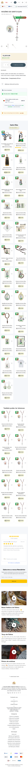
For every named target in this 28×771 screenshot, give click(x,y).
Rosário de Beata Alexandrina (21, 493)
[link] (14, 559)
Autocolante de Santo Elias (21, 190)
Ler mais (22, 113)
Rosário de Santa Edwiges (7, 492)
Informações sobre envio (14, 737)
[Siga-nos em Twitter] (16, 693)
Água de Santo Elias (20, 167)
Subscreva (14, 581)
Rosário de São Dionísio (7, 424)
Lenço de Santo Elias (7, 234)
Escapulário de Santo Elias (21, 326)
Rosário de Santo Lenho (7, 515)
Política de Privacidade (14, 718)
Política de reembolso (14, 720)
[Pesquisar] (19, 2)
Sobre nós (14, 734)
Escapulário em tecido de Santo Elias (7, 144)
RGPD (14, 728)
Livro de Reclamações (14, 727)
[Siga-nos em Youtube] (18, 693)
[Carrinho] (26, 2)
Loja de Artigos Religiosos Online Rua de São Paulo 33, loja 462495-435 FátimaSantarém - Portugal (14, 709)
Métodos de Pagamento (14, 736)
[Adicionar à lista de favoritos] (12, 136)
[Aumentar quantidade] (8, 65)
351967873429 (14, 704)
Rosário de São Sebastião (21, 515)
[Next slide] (26, 46)
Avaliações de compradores (14, 741)
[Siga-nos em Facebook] (14, 693)
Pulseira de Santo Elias (21, 281)
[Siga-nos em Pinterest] (20, 693)
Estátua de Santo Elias (21, 143)
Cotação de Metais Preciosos (14, 725)
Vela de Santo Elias (7, 212)
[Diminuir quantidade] (3, 65)
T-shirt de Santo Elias (21, 370)
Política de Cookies (14, 721)
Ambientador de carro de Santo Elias (7, 190)
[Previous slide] (2, 46)
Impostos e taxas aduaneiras (14, 743)
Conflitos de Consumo (14, 723)
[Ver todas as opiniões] (14, 536)
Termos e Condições (14, 716)
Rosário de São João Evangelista (7, 448)
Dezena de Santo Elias (7, 325)
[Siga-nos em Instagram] (12, 693)
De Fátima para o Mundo (14, 746)
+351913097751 (14, 701)
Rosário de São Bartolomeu (20, 425)
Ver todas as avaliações (14, 562)
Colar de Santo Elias (7, 281)
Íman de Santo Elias (7, 348)
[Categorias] (15, 2)
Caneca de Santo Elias (21, 212)
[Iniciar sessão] (23, 2)
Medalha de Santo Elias (7, 303)
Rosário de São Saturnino (21, 447)
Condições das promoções (14, 739)
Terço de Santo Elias (20, 258)
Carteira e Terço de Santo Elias (7, 259)
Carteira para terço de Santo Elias (21, 235)
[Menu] (11, 2)
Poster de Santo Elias (21, 348)
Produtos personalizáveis (14, 744)
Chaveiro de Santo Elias (7, 392)
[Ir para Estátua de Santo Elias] (21, 136)
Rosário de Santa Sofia (7, 470)
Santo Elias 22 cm (7, 167)
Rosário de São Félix (20, 470)
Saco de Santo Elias (7, 370)
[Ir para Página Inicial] (2, 2)
